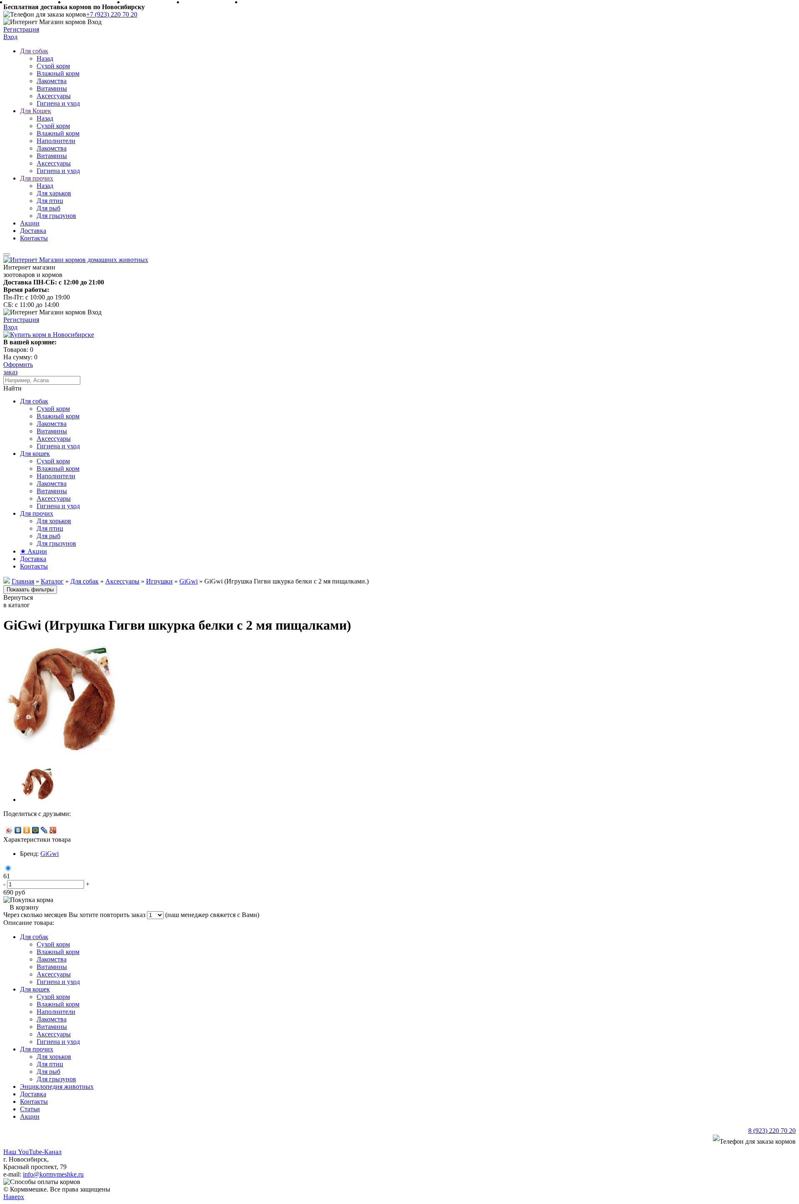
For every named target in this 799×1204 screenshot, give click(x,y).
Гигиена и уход (58, 103)
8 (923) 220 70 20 (772, 1130)
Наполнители (56, 140)
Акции (30, 223)
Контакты (34, 238)
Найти (12, 388)
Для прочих (36, 178)
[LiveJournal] (44, 830)
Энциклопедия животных (57, 1086)
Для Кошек (35, 110)
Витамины (52, 88)
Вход (10, 36)
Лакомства (52, 80)
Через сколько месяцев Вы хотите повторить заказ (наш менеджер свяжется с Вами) (131, 914)
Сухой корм (53, 65)
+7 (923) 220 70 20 (111, 14)
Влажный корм (58, 73)
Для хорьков (54, 520)
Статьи (30, 1109)
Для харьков (54, 193)
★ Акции (33, 551)
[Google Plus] (53, 830)
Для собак (34, 50)
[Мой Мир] (35, 830)
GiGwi (49, 853)
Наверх (13, 1196)
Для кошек (35, 453)
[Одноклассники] (26, 830)
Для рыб (48, 208)
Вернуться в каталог (18, 601)
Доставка (33, 230)
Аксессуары (54, 95)
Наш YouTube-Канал (32, 1151)
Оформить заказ (18, 368)
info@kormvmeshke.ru (53, 1174)
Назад (45, 58)
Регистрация (21, 29)
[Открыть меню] (6, 254)
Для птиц (50, 200)
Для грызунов (56, 215)
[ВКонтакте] (18, 830)
